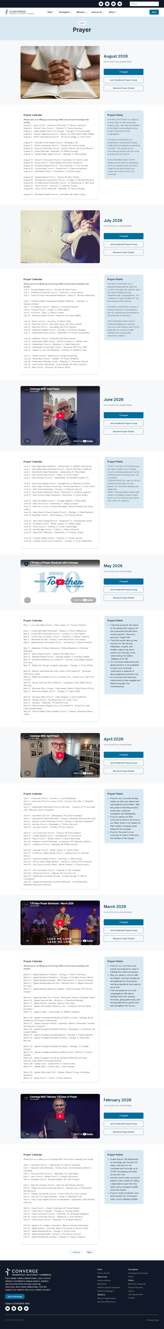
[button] (51, 12)
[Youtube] (101, 3)
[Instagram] (113, 3)
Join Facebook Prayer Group (123, 80)
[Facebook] (119, 3)
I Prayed (124, 72)
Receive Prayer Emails (123, 88)
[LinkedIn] (107, 3)
